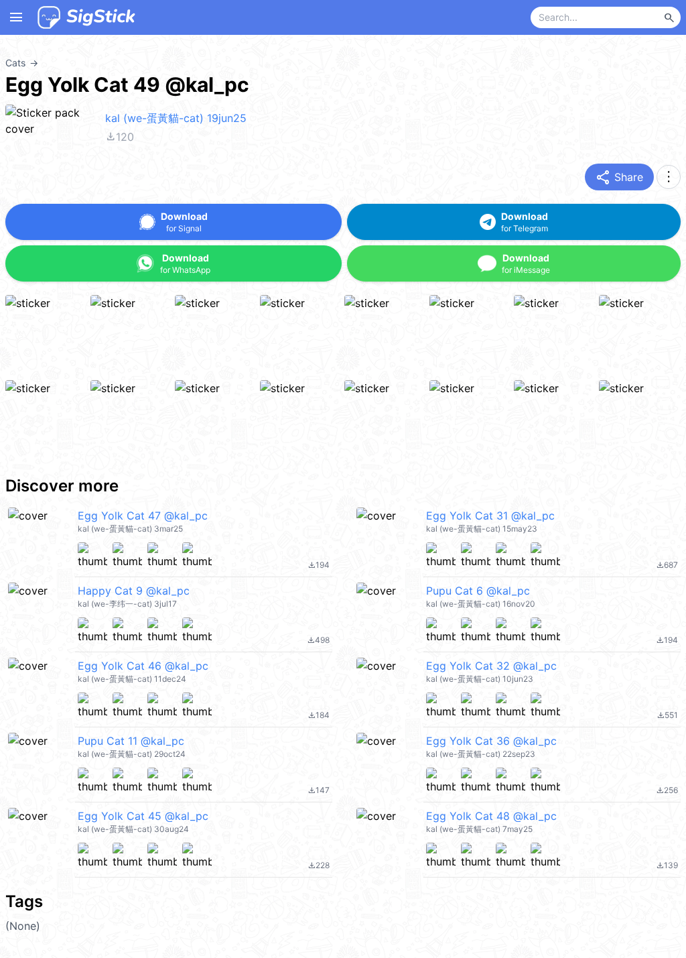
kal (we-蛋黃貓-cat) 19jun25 (176, 118)
